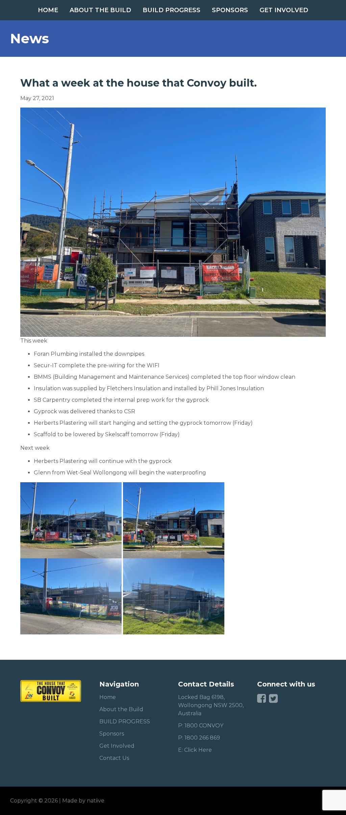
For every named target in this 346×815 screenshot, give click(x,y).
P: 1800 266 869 (199, 738)
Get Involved (284, 10)
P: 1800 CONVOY (200, 725)
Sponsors (230, 10)
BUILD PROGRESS (171, 10)
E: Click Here (195, 750)
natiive (95, 800)
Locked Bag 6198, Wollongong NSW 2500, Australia (211, 705)
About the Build (100, 10)
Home (48, 10)
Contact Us (114, 758)
